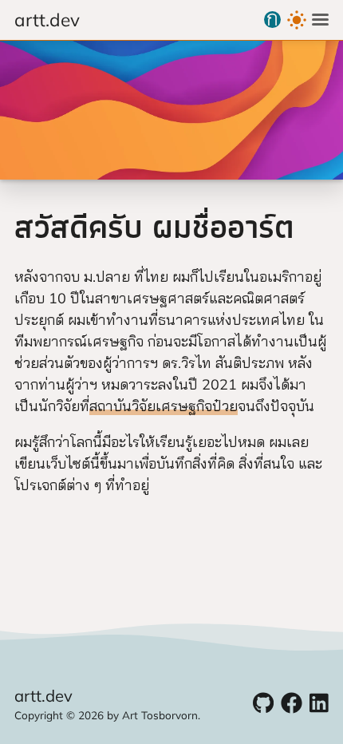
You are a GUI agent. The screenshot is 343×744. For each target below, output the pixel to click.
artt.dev (47, 19)
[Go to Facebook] (291, 703)
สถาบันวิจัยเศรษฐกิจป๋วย (163, 406)
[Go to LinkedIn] (319, 703)
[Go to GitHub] (263, 703)
